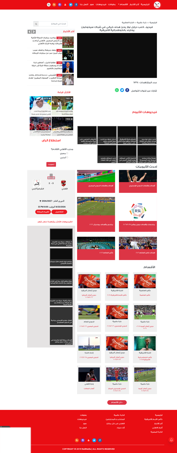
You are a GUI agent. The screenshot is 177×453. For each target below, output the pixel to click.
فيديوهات (101, 4)
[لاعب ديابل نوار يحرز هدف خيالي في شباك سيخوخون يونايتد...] (147, 132)
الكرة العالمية (128, 23)
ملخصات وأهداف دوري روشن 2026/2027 (139, 224)
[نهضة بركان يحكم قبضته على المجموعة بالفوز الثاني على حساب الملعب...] (147, 151)
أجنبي (63, 157)
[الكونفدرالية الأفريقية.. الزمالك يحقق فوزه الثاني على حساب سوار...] (127, 132)
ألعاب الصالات (89, 388)
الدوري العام (89, 322)
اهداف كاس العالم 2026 (145, 253)
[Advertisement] (124, 102)
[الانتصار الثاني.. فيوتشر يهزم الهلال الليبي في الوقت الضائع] (127, 151)
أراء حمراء (121, 428)
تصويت (51, 164)
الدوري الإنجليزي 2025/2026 (117, 326)
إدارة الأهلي (89, 384)
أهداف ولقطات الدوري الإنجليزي (142, 186)
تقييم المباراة (43, 212)
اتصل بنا (84, 4)
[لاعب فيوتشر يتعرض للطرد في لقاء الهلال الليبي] (107, 151)
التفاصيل (59, 212)
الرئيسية (144, 4)
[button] (29, 32)
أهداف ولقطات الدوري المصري (100, 186)
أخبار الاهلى (157, 428)
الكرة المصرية (156, 432)
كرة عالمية (141, 23)
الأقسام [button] (123, 4)
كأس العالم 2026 (106, 253)
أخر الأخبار (134, 4)
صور (92, 4)
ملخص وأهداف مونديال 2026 (101, 224)
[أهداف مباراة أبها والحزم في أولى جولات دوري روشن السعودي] (61, 337)
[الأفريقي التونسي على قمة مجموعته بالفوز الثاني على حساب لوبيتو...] (87, 132)
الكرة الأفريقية (117, 290)
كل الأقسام (117, 402)
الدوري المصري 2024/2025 (89, 357)
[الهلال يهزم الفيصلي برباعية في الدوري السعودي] (61, 318)
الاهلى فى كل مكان (115, 424)
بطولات (112, 4)
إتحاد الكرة (89, 353)
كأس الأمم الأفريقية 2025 (117, 295)
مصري (63, 153)
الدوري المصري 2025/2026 (89, 326)
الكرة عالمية (119, 415)
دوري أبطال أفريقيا (89, 290)
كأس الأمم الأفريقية (153, 419)
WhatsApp (117, 90)
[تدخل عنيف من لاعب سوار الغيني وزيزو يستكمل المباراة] (107, 132)
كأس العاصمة (145, 290)
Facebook (127, 90)
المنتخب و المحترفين (115, 419)
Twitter (122, 90)
